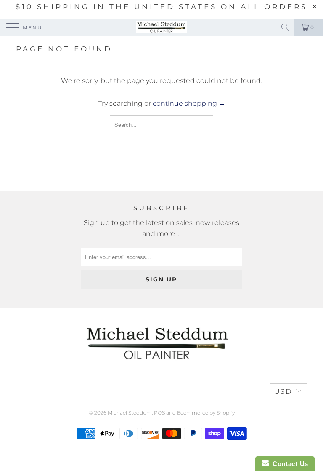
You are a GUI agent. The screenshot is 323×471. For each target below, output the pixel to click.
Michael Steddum (130, 412)
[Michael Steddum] (161, 27)
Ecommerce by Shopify (206, 412)
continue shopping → (189, 103)
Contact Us (288, 463)
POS (159, 412)
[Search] (285, 27)
